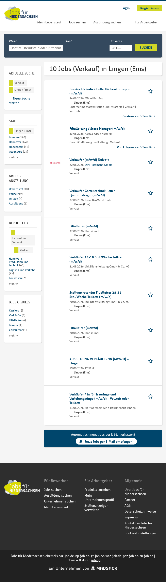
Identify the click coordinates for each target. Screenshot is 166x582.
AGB (128, 505)
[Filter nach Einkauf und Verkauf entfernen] (13, 232)
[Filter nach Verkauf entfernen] (16, 250)
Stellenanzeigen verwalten (96, 507)
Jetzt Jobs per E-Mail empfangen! (109, 441)
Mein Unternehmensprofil (99, 497)
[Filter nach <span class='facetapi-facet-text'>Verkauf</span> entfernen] (11, 83)
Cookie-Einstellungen (140, 533)
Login (125, 8)
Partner (130, 499)
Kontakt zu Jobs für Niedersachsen (138, 525)
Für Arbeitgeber (146, 22)
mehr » (13, 157)
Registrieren (149, 8)
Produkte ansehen (97, 489)
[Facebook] (7, 506)
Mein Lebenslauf (49, 22)
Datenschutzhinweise (140, 511)
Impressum (132, 517)
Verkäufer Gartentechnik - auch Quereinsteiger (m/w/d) (92, 193)
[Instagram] (14, 506)
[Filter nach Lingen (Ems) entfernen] (11, 131)
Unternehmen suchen (60, 501)
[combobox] (36, 48)
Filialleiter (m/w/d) (83, 226)
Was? (13, 41)
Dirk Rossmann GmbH (98, 165)
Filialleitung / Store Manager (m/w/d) (97, 128)
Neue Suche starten (19, 100)
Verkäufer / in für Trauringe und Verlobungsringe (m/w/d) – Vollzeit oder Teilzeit (99, 398)
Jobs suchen (77, 22)
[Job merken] (151, 91)
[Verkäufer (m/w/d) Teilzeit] (55, 162)
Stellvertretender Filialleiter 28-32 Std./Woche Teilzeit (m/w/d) (95, 294)
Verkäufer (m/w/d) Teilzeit (89, 159)
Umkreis (116, 41)
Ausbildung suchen (107, 22)
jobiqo (95, 560)
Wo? (68, 41)
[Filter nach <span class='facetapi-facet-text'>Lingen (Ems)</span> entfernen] (11, 90)
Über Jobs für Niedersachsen (135, 491)
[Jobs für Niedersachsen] (21, 14)
